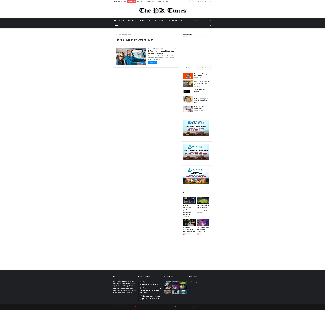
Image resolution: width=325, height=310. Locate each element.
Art (115, 20)
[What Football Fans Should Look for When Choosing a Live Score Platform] (203, 200)
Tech (180, 20)
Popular (188, 67)
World (116, 25)
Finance (142, 20)
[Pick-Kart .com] (162, 11)
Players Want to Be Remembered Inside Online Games (203, 230)
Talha (150, 48)
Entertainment (132, 20)
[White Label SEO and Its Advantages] (188, 109)
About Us (179, 307)
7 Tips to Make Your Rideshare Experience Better (161, 52)
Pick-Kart (139, 307)
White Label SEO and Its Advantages (201, 108)
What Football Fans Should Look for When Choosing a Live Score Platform (203, 208)
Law (155, 20)
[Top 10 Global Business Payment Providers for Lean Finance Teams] (183, 287)
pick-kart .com (208, 307)
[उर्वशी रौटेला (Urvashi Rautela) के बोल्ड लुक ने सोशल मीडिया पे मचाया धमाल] (188, 99)
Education (122, 20)
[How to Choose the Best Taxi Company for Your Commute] (188, 84)
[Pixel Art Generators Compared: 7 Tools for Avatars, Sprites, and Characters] (189, 200)
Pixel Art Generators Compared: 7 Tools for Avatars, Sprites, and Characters (157, 1)
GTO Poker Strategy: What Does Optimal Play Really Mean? (189, 230)
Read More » (152, 62)
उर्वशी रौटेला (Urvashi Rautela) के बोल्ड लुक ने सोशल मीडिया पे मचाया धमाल (201, 99)
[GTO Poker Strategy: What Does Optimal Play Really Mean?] (189, 222)
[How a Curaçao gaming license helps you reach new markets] (167, 283)
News (168, 20)
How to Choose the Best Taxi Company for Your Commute (201, 83)
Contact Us (186, 307)
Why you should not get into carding (201, 74)
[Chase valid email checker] (188, 92)
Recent (204, 67)
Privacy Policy (193, 307)
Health (149, 20)
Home (118, 34)
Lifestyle (161, 20)
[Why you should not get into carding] (188, 76)
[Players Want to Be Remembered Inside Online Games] (203, 222)
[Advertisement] (196, 49)
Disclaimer (200, 307)
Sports (174, 20)
